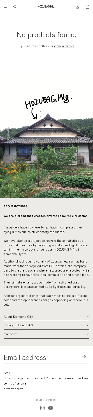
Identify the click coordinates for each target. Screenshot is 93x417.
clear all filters (64, 46)
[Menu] (5, 7)
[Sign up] (84, 357)
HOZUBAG (51, 400)
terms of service (15, 383)
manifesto (11, 334)
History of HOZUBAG (18, 325)
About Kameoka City (18, 316)
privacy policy (13, 388)
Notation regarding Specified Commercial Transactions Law (46, 378)
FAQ (7, 372)
